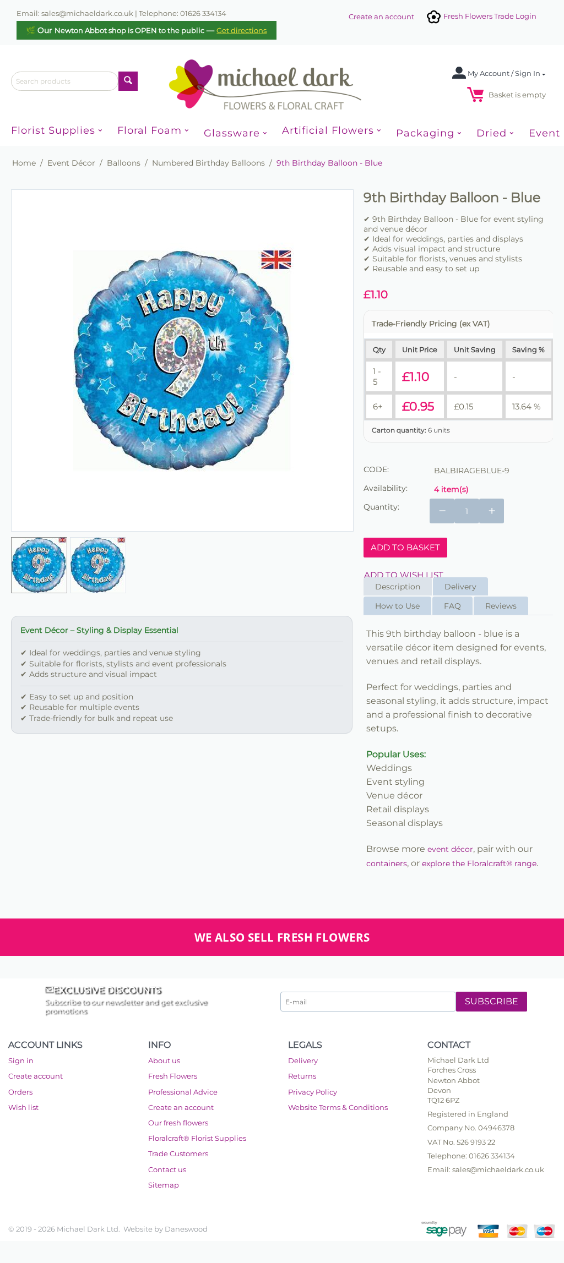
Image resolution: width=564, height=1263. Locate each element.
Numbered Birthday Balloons (208, 163)
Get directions (241, 30)
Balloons (123, 163)
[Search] (128, 81)
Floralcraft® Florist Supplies (197, 1138)
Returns (302, 1075)
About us (164, 1060)
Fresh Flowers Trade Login (489, 16)
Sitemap (163, 1184)
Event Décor (71, 163)
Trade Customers (178, 1153)
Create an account (381, 16)
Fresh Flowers (172, 1075)
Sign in (21, 1060)
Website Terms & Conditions (338, 1107)
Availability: (386, 488)
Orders (20, 1091)
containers (386, 863)
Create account (35, 1075)
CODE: (376, 469)
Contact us (167, 1169)
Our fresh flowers (178, 1122)
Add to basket (405, 547)
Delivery (303, 1060)
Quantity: (381, 507)
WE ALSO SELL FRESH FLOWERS (282, 937)
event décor (450, 849)
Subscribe (491, 1001)
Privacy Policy (312, 1091)
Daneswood (186, 1228)
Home (24, 163)
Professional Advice (183, 1091)
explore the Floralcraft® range (479, 863)
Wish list (23, 1107)
